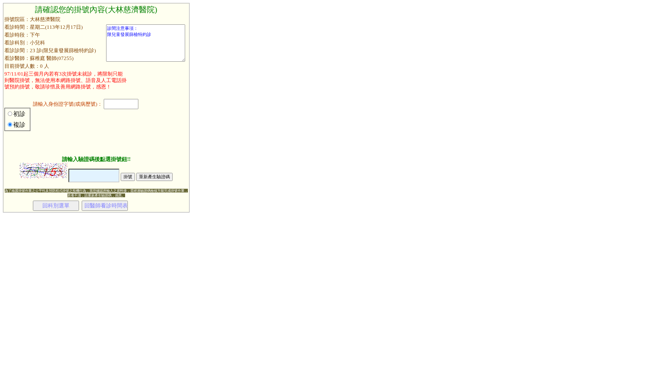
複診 (19, 124)
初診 (19, 113)
